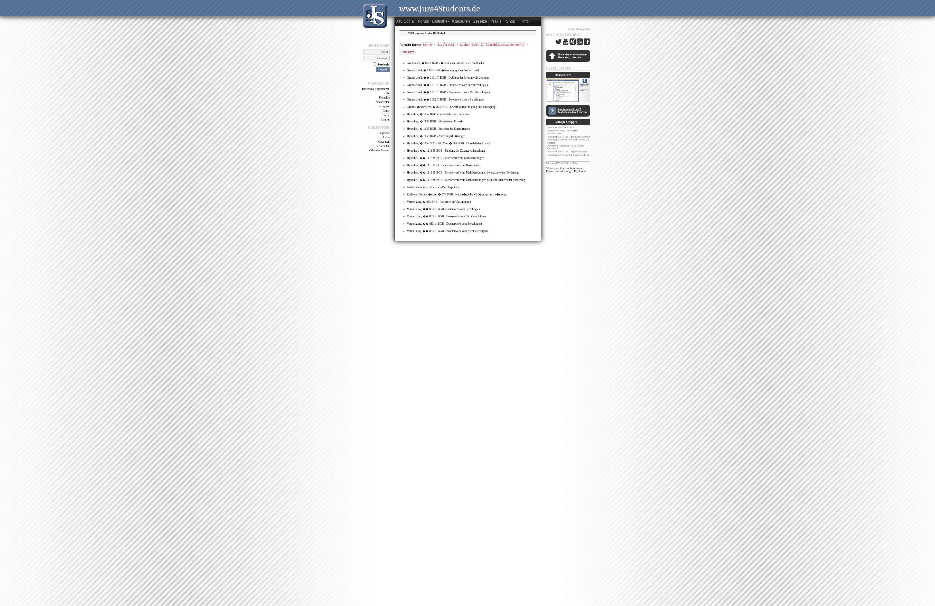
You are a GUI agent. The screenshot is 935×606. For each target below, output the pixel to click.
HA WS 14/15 (554, 133)
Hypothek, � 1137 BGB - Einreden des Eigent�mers (438, 128)
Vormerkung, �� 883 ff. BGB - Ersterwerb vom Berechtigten (443, 209)
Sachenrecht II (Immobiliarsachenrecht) (492, 44)
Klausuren (384, 141)
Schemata (407, 52)
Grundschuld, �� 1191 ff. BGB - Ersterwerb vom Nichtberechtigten (447, 85)
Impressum (576, 168)
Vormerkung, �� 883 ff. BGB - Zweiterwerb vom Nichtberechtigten (447, 231)
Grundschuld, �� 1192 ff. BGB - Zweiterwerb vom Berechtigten (445, 99)
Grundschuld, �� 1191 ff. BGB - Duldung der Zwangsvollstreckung (448, 77)
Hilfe (574, 171)
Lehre (386, 137)
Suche (386, 115)
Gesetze (480, 21)
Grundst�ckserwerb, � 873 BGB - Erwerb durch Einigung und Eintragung (451, 107)
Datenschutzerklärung (558, 171)
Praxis (495, 21)
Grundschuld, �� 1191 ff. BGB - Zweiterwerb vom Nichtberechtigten (448, 92)
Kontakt (564, 168)
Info (525, 21)
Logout (385, 119)
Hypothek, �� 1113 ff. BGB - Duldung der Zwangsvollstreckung (446, 150)
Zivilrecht (445, 44)
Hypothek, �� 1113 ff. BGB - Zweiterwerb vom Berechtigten (443, 165)
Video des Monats (379, 150)
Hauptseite (383, 133)
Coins (386, 110)
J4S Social (405, 21)
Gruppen (384, 106)
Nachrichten (383, 102)
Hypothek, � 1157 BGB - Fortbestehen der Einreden (438, 114)
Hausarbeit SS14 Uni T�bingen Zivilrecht (568, 155)
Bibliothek (440, 21)
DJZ (387, 93)
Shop (510, 21)
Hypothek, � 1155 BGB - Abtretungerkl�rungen (436, 136)
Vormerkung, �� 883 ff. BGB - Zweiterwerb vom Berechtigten (444, 223)
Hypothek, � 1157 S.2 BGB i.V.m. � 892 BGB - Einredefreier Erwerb (448, 143)
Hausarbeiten (382, 146)
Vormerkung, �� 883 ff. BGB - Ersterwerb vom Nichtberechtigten (446, 216)
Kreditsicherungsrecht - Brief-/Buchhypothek (433, 187)
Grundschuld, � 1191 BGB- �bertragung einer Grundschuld (443, 70)
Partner (583, 171)
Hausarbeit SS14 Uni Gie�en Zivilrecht (567, 151)
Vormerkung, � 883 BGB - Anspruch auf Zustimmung (439, 201)
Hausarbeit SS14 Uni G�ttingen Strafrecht (568, 136)
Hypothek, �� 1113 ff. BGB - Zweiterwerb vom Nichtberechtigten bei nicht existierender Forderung (466, 180)
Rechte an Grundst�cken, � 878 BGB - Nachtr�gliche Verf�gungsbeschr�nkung (456, 194)
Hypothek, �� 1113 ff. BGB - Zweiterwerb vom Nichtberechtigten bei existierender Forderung (463, 172)
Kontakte (384, 97)
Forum (423, 21)
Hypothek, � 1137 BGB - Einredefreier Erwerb (435, 121)
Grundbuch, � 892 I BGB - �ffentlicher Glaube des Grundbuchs (445, 63)
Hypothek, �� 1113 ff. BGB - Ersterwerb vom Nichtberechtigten (445, 158)
